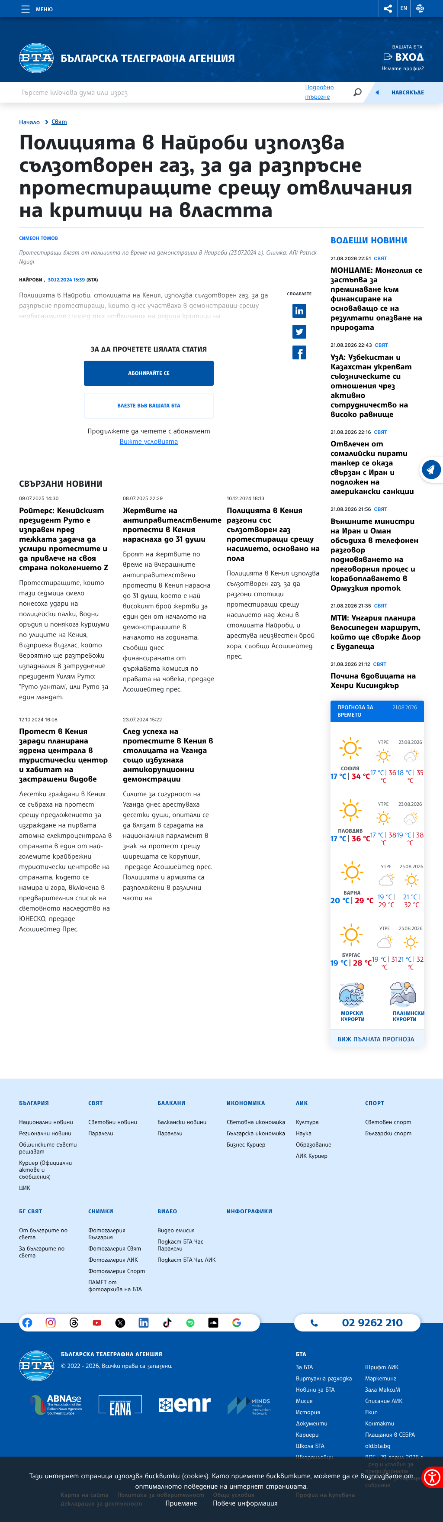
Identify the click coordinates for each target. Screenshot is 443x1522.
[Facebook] (30, 1322)
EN (404, 8)
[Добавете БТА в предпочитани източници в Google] (239, 1322)
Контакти (379, 1423)
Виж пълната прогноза (375, 1039)
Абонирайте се (149, 373)
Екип (371, 1412)
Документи (311, 1423)
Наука (303, 1133)
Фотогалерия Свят (114, 1248)
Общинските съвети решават (48, 1148)
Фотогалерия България (106, 1234)
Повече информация (245, 1503)
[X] (123, 1322)
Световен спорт (388, 1122)
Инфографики (250, 1211)
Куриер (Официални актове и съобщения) (45, 1170)
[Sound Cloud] (216, 1322)
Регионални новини (45, 1133)
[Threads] (77, 1322)
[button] (388, 8)
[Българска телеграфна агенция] (36, 1366)
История (308, 1412)
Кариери (307, 1435)
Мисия (304, 1401)
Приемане (181, 1503)
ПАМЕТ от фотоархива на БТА (115, 1286)
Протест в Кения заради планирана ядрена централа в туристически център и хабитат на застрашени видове (63, 755)
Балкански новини (181, 1122)
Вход (409, 57)
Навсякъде (408, 92)
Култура (307, 1122)
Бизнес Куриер (246, 1144)
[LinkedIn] (146, 1322)
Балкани (171, 1103)
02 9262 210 (372, 1322)
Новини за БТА (315, 1389)
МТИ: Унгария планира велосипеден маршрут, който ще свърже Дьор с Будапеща (376, 632)
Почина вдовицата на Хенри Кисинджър (373, 680)
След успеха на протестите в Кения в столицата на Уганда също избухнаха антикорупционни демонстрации (168, 755)
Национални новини (46, 1122)
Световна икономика (256, 1122)
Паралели (100, 1133)
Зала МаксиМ (382, 1389)
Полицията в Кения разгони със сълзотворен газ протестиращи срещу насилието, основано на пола (273, 534)
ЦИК (24, 1188)
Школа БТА (310, 1446)
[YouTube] (100, 1322)
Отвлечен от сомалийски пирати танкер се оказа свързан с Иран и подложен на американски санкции (372, 467)
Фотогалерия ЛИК (113, 1260)
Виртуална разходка (324, 1378)
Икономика (246, 1103)
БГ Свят (30, 1211)
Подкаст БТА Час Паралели (180, 1245)
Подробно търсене (319, 92)
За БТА (304, 1367)
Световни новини (112, 1122)
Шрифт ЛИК (381, 1367)
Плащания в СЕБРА (390, 1435)
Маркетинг (380, 1378)
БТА (301, 1354)
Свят (59, 122)
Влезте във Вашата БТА (148, 405)
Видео (167, 1211)
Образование (313, 1144)
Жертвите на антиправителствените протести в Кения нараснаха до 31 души (172, 525)
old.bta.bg (378, 1446)
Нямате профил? (403, 68)
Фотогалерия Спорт (116, 1271)
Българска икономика (256, 1133)
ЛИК (302, 1103)
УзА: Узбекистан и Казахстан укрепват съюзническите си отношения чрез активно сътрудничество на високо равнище (371, 385)
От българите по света (43, 1234)
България (34, 1103)
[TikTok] (170, 1322)
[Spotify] (193, 1322)
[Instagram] (53, 1322)
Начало (29, 122)
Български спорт (388, 1133)
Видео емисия (176, 1230)
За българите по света (41, 1252)
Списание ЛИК (383, 1401)
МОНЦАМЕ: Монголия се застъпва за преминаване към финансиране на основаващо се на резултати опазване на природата (376, 298)
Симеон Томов (38, 238)
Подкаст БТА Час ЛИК (186, 1260)
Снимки (100, 1211)
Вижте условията (149, 441)
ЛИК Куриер (311, 1156)
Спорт (374, 1103)
